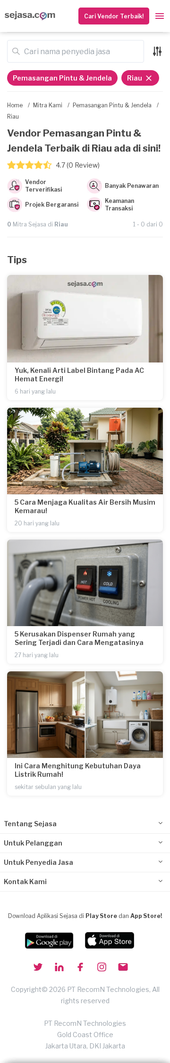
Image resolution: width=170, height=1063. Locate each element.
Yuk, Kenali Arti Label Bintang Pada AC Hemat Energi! (79, 374)
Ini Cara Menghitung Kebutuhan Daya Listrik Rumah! (78, 770)
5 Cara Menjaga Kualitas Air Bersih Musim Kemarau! (85, 506)
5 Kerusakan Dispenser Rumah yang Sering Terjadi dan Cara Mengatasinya (79, 638)
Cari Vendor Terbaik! (114, 16)
